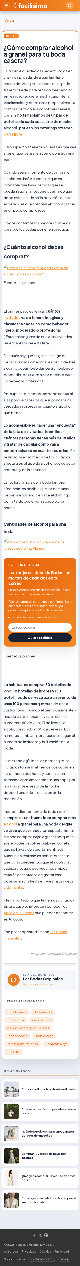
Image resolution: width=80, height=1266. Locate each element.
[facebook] (34, 1235)
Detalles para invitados (22, 1044)
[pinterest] (46, 1235)
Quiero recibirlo (40, 638)
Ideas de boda (41, 1020)
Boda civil (13, 1052)
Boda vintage (44, 1036)
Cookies (45, 1251)
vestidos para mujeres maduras (28, 1028)
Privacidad (29, 1251)
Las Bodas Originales (43, 978)
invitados (12, 317)
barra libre (13, 134)
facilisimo (32, 5)
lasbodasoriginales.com (38, 984)
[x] (40, 1235)
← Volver (7, 20)
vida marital (13, 887)
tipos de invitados (19, 912)
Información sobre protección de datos (35, 617)
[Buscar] (70, 5)
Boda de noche (17, 1036)
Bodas (11, 36)
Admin (65, 1259)
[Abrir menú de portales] (6, 5)
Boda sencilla (43, 1012)
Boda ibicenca (16, 1012)
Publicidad (61, 1251)
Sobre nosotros (14, 1259)
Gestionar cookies (41, 1259)
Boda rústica (15, 1020)
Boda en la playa (56, 1044)
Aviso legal (11, 1251)
